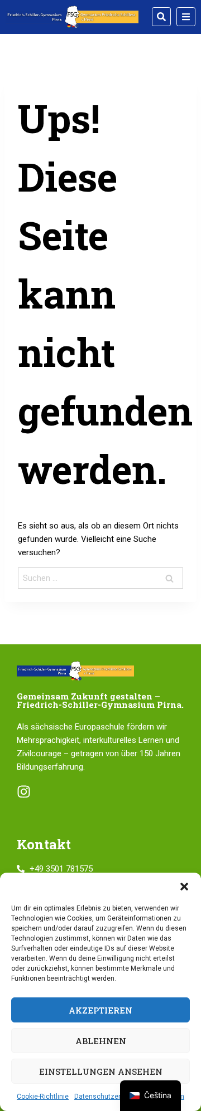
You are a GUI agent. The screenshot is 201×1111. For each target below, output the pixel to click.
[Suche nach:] (100, 578)
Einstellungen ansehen (100, 1071)
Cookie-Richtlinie (43, 1096)
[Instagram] (24, 792)
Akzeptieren (100, 1010)
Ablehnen (100, 1040)
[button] (184, 886)
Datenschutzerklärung (108, 1096)
